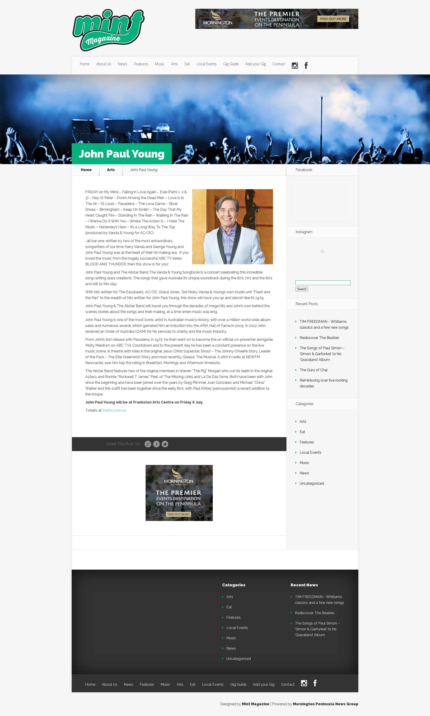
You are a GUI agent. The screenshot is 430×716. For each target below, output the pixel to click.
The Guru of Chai (313, 370)
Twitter (164, 444)
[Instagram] (294, 66)
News (122, 63)
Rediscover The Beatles (319, 338)
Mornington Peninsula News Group (325, 704)
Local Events (206, 63)
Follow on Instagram (325, 259)
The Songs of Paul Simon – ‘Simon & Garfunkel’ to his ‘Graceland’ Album (322, 354)
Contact (279, 63)
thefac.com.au (114, 410)
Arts (174, 63)
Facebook (156, 444)
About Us (103, 63)
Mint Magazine (255, 704)
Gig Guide (231, 63)
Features (141, 63)
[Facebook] (306, 66)
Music (160, 63)
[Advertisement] (116, 611)
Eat (187, 63)
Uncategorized (312, 483)
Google (147, 444)
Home (85, 63)
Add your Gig (255, 63)
